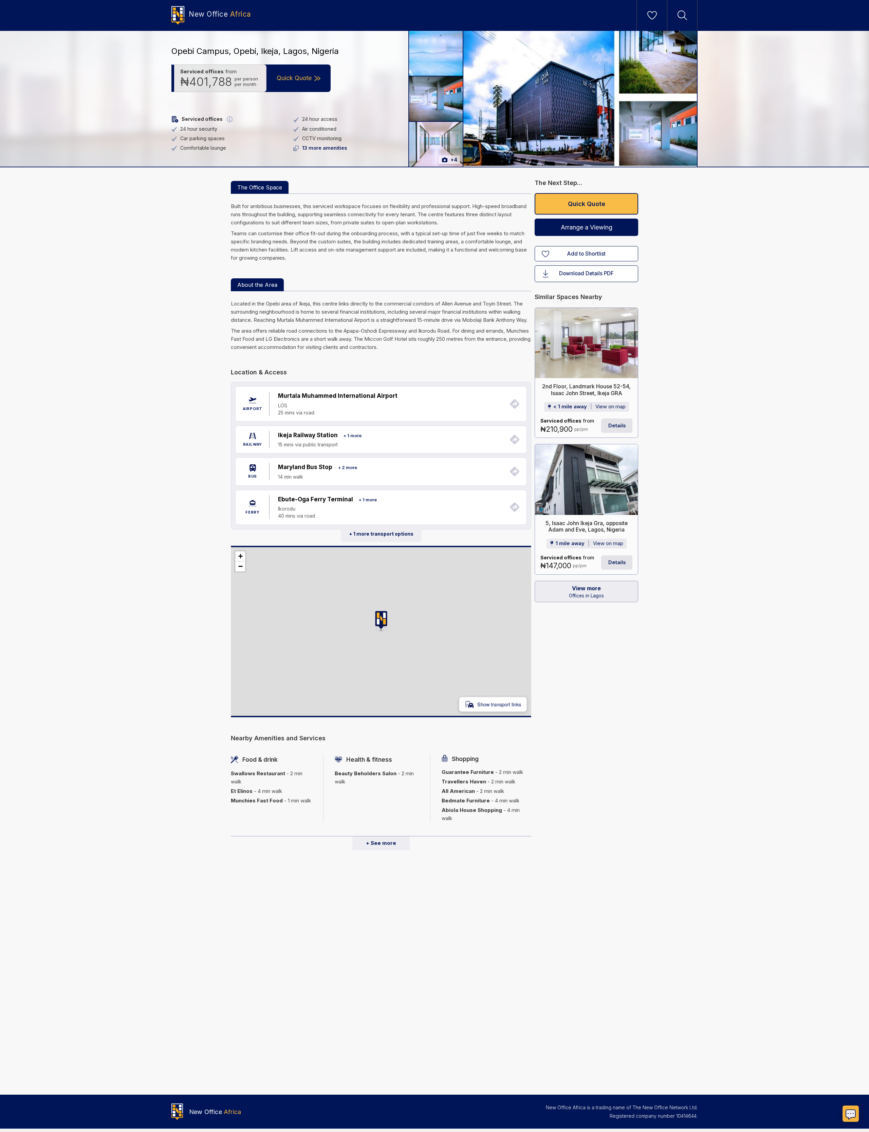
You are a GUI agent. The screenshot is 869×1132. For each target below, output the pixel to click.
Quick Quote (586, 203)
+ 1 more (352, 435)
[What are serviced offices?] (229, 119)
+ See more (381, 843)
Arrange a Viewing (586, 227)
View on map (610, 406)
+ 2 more (347, 467)
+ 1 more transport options (381, 534)
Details (617, 426)
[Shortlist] (652, 15)
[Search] (682, 15)
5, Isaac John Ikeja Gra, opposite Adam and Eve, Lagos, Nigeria (587, 526)
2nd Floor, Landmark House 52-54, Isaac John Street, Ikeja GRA (586, 389)
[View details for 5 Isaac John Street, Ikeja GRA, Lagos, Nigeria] (586, 479)
